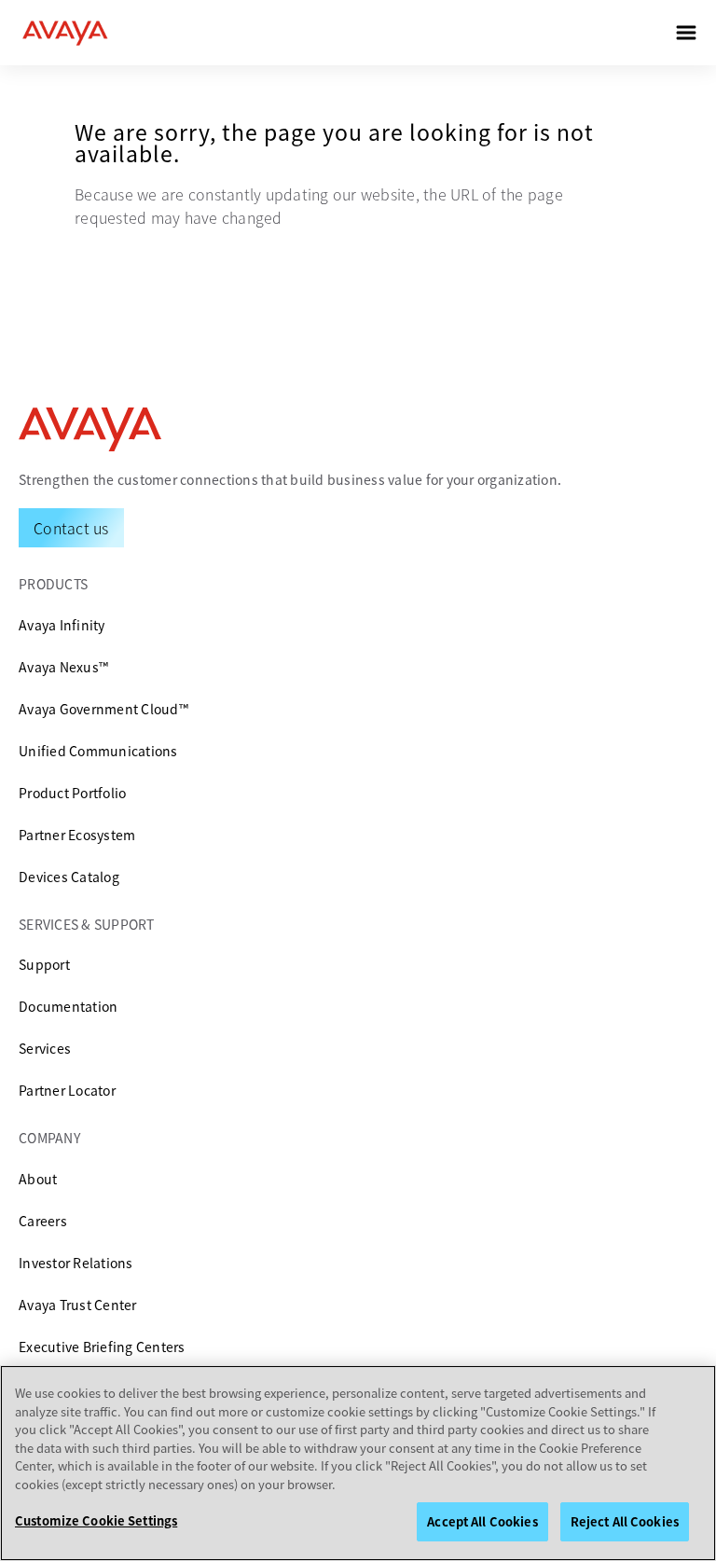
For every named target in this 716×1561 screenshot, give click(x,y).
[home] (65, 32)
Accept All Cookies (482, 1521)
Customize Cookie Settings (96, 1520)
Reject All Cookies (625, 1521)
